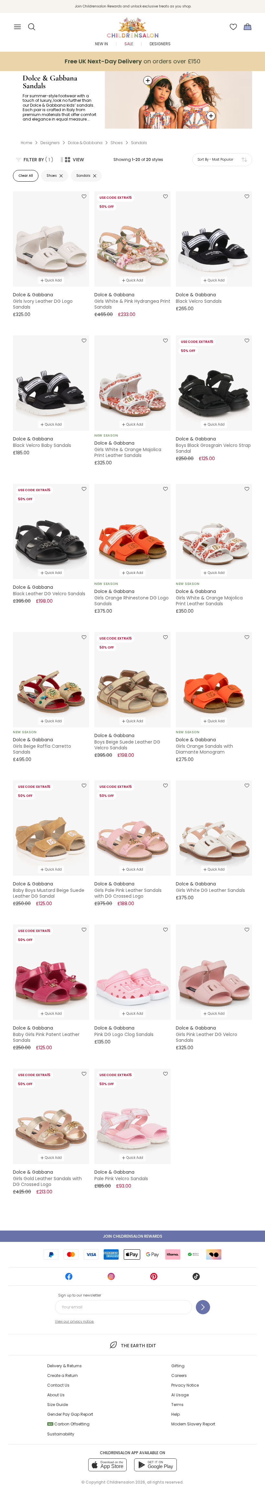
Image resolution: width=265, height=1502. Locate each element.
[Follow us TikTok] (196, 1278)
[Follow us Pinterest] (153, 1278)
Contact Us (58, 1385)
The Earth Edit (138, 1345)
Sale (128, 44)
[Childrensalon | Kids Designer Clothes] (132, 25)
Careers (179, 1375)
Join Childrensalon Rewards (132, 1236)
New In (101, 44)
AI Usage (180, 1395)
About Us (56, 1395)
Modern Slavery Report (193, 1424)
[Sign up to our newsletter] (203, 1307)
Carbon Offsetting (69, 1424)
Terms (177, 1404)
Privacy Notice (185, 1385)
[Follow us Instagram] (111, 1278)
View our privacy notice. (74, 1321)
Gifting (178, 1366)
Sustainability (60, 1434)
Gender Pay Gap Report (70, 1414)
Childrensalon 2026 (126, 1482)
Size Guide (57, 1404)
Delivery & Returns (64, 1366)
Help (175, 1414)
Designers (160, 44)
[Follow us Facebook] (68, 1278)
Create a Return (62, 1375)
